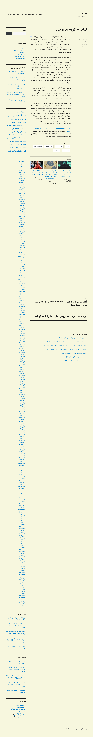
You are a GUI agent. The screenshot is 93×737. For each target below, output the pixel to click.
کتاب (77, 44)
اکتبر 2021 (22, 255)
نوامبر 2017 (22, 345)
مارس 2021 (22, 268)
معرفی (85, 46)
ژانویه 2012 (22, 479)
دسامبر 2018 (22, 320)
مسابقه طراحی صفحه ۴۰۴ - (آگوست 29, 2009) (75, 361)
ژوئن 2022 (22, 240)
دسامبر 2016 (22, 366)
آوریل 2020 (22, 289)
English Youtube (21, 47)
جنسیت (14, 125)
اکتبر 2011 (22, 484)
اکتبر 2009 (22, 530)
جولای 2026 (22, 163)
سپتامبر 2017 (21, 349)
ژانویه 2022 (22, 249)
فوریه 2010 (22, 523)
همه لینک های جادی (20, 58)
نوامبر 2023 (22, 219)
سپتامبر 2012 (21, 463)
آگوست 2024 (22, 201)
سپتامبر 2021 (21, 257)
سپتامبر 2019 (21, 303)
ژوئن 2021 (22, 263)
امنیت (10, 111)
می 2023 (23, 230)
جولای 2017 (22, 352)
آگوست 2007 (22, 580)
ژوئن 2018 (22, 331)
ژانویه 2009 (22, 547)
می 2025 (23, 186)
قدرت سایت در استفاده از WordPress (74, 729)
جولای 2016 (22, 375)
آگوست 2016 (22, 373)
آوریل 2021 (22, 266)
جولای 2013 (22, 444)
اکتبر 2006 (22, 599)
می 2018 (23, 333)
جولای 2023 (22, 226)
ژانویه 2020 (22, 295)
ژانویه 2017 (22, 364)
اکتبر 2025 (22, 176)
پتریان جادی (22, 53)
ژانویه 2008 (22, 570)
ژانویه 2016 (22, 387)
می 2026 (23, 167)
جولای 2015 (22, 398)
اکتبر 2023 (22, 220)
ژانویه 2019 (22, 318)
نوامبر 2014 (22, 414)
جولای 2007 (22, 582)
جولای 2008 (22, 559)
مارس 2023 (22, 234)
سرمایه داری (23, 135)
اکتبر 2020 (22, 278)
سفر (25, 138)
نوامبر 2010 (22, 505)
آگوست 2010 (22, 511)
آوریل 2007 (22, 588)
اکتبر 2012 (22, 461)
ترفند (12, 119)
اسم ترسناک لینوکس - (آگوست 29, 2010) (76, 357)
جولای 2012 (22, 467)
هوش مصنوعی (16, 144)
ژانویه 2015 (22, 410)
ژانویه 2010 (22, 524)
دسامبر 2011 (22, 480)
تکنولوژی (24, 123)
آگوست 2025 (22, 180)
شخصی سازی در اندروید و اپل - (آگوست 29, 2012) (74, 353)
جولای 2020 (22, 284)
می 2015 (23, 402)
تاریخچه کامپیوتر (83, 44)
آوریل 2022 (22, 243)
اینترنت (12, 116)
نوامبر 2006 (22, 597)
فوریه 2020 (22, 293)
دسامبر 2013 (22, 435)
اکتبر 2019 (22, 301)
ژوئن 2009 (22, 538)
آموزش (19, 112)
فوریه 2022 (22, 247)
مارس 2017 (22, 360)
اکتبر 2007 (22, 576)
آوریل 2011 (22, 496)
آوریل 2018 (22, 335)
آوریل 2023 (22, 232)
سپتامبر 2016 (21, 372)
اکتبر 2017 (22, 347)
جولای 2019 (22, 306)
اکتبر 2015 (22, 393)
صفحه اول (39, 14)
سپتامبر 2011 (21, 486)
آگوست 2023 (22, 224)
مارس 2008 (22, 567)
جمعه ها (18, 125)
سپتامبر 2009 (21, 532)
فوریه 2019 (22, 316)
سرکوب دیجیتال (14, 134)
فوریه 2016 (22, 385)
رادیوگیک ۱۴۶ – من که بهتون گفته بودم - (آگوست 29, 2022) (71, 338)
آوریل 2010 (22, 519)
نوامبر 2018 (22, 322)
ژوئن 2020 (22, 285)
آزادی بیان (24, 112)
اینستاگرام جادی (21, 49)
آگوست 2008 (22, 557)
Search (24, 31)
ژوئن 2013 (22, 446)
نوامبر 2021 (22, 253)
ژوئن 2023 (22, 228)
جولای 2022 (22, 238)
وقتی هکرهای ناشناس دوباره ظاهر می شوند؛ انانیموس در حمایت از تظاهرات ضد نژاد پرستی (65, 174)
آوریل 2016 (22, 381)
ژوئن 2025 (22, 184)
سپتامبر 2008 (21, 555)
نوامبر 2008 (22, 551)
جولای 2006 (22, 605)
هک (82, 46)
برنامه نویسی (21, 119)
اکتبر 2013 (22, 438)
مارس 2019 (22, 314)
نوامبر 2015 (22, 391)
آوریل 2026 (22, 169)
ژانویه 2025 (22, 192)
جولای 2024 (22, 203)
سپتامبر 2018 (21, 326)
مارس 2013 (22, 452)
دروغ (25, 132)
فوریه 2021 (22, 270)
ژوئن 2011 (22, 492)
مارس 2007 (22, 589)
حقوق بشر (16, 128)
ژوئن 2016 (22, 377)
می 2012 (23, 471)
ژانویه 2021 (22, 272)
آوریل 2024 (22, 209)
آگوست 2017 (22, 350)
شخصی (15, 137)
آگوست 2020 (22, 282)
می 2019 (23, 310)
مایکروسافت (18, 141)
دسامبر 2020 (22, 274)
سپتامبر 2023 (21, 222)
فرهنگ (24, 141)
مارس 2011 (22, 498)
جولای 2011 (22, 490)
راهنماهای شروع (21, 54)
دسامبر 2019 (22, 297)
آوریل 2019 (22, 312)
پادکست (15, 147)
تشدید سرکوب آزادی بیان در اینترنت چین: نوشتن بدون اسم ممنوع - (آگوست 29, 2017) (66, 349)
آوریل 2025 (22, 188)
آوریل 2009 (22, 542)
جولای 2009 (22, 536)
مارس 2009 (22, 544)
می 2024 (23, 207)
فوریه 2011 (22, 500)
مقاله (85, 42)
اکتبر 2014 (22, 415)
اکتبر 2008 (22, 553)
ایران (21, 116)
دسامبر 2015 (22, 389)
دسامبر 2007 (22, 572)
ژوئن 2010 (22, 515)
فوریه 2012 (22, 477)
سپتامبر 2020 (21, 280)
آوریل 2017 (22, 358)
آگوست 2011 (22, 488)
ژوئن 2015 (22, 400)
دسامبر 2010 (22, 503)
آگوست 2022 (22, 236)
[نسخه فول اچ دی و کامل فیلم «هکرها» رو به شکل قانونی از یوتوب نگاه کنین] (36, 165)
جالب (19, 122)
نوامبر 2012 (22, 459)
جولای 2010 (22, 513)
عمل (8, 138)
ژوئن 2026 (22, 165)
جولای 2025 (22, 182)
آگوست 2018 (22, 328)
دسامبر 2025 (22, 173)
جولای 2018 (22, 329)
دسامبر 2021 (22, 251)
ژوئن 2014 (22, 423)
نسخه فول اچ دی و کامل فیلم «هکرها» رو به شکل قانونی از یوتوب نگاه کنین (37, 173)
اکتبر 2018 (22, 324)
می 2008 (23, 563)
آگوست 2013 (22, 442)
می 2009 (23, 540)
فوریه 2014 (22, 431)
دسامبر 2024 (22, 194)
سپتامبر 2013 (21, 440)
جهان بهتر (24, 129)
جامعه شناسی (23, 125)
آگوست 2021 (22, 259)
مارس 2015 (22, 406)
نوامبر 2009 (22, 528)
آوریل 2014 (22, 427)
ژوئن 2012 (22, 469)
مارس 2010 (22, 521)
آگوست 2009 (22, 534)
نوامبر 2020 (22, 276)
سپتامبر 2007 (21, 578)
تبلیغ (14, 119)
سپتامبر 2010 (21, 509)
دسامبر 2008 (22, 549)
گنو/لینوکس (20, 151)
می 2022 (23, 241)
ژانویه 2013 (22, 456)
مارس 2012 (22, 475)
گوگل (13, 151)
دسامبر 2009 (22, 526)
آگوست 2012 (22, 465)
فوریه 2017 (22, 362)
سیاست (21, 138)
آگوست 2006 (22, 603)
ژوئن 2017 (22, 354)
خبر (10, 128)
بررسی (8, 116)
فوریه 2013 (22, 454)
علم (11, 138)
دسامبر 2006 (22, 595)
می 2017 (23, 356)
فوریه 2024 (22, 213)
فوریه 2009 (22, 546)
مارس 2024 (22, 211)
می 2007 (23, 586)
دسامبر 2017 (22, 343)
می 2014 (23, 425)
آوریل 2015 (22, 404)
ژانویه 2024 (22, 215)
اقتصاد (15, 112)
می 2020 (23, 287)
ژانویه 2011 (22, 502)
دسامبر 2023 (22, 217)
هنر (21, 145)
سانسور (14, 132)
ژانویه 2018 (22, 341)
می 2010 (23, 517)
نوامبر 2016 (22, 368)
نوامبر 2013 (22, 437)
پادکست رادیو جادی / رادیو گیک (17, 51)
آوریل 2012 (22, 473)
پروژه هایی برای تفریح (12, 14)
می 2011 (23, 494)
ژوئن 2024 (22, 205)
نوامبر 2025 (22, 175)
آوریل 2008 (22, 565)
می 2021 (23, 264)
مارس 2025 (22, 190)
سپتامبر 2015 (21, 394)
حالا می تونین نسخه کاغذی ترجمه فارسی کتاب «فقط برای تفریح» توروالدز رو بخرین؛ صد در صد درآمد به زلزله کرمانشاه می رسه (50, 174)
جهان (9, 125)
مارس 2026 (22, 171)
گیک (9, 151)
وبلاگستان (23, 147)
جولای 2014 (22, 421)
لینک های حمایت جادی (19, 56)
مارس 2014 (22, 429)
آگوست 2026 (22, 161)
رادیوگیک (19, 131)
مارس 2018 (22, 337)
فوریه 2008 (22, 568)
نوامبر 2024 (22, 196)
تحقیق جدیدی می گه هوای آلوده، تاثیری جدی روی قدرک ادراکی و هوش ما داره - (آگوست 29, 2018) (63, 346)
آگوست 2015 (22, 396)
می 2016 (23, 379)
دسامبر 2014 (22, 412)
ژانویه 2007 (22, 593)
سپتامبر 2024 (21, 199)
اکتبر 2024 (22, 198)
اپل (25, 116)
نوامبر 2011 (22, 482)
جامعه (14, 122)
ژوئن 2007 (22, 584)
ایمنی (17, 115)
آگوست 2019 (22, 305)
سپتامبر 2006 (21, 601)
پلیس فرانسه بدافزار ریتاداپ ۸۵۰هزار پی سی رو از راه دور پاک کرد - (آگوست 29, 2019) (66, 342)
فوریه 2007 (22, 591)
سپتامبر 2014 (21, 417)
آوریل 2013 (22, 450)
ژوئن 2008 (22, 561)
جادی (84, 14)
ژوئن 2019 (22, 308)
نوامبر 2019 (22, 299)
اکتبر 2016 (22, 370)
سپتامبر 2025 (21, 178)
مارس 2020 (22, 291)
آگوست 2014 (22, 419)
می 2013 (23, 448)
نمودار (24, 144)
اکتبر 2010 (22, 507)
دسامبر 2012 (22, 458)
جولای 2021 (22, 261)
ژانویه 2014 (22, 433)
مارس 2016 (22, 383)
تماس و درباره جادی (28, 14)
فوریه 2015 (22, 408)
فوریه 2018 (22, 339)
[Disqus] (58, 220)
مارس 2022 (22, 245)
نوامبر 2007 (22, 574)
